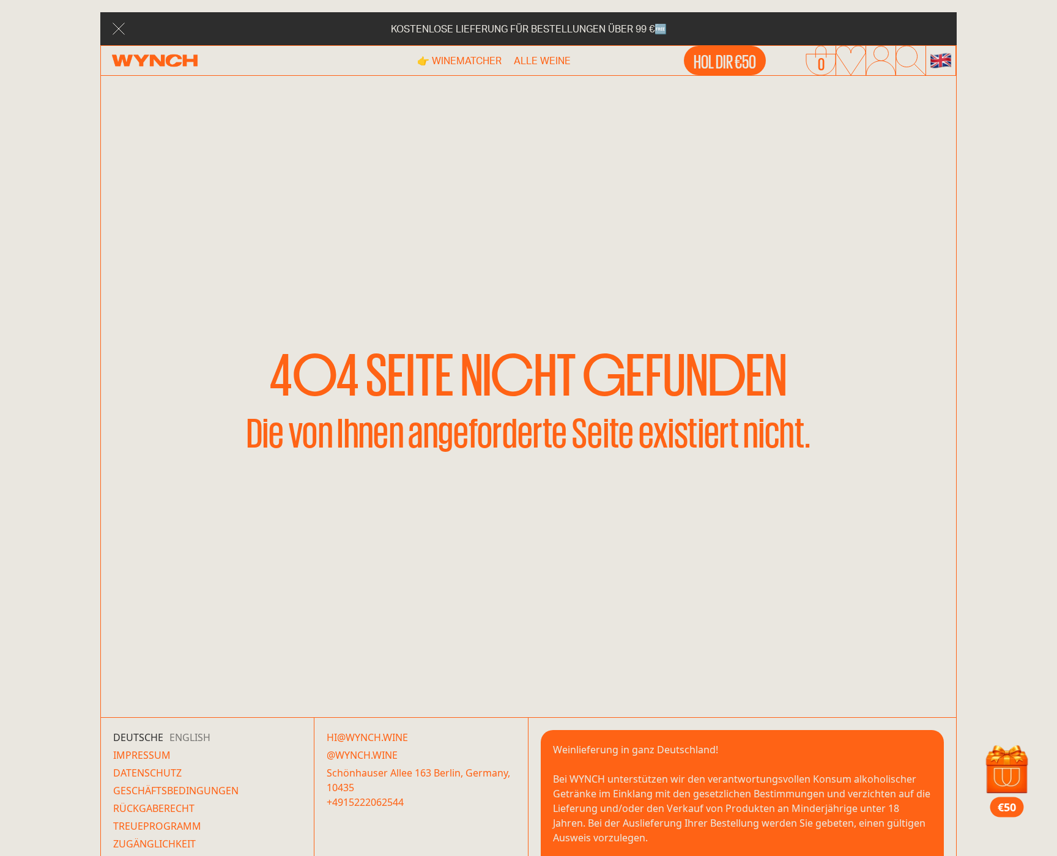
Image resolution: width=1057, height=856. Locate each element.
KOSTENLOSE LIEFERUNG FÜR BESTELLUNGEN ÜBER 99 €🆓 (529, 28)
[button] (940, 60)
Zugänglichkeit (154, 843)
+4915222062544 (365, 802)
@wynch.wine (362, 755)
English (189, 737)
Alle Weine (542, 60)
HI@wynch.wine (367, 737)
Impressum (142, 755)
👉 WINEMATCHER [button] (459, 60)
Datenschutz (147, 773)
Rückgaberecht (154, 808)
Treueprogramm (157, 826)
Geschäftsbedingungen (176, 790)
